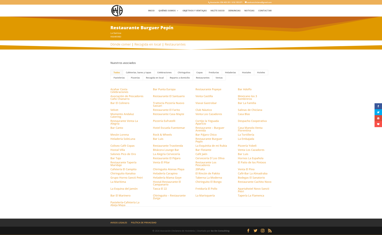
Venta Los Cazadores (208, 114)
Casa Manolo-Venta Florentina (250, 129)
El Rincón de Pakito (207, 173)
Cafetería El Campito (123, 169)
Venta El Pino (246, 169)
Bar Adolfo (245, 89)
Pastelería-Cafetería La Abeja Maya (124, 204)
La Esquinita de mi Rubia (211, 145)
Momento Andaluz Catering (122, 115)
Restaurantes (175, 44)
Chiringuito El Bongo (208, 182)
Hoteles (261, 72)
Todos (117, 72)
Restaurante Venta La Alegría (124, 122)
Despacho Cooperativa (252, 121)
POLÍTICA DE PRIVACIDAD (143, 222)
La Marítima (118, 182)
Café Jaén (201, 154)
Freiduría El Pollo (206, 188)
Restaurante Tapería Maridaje (123, 164)
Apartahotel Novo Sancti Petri (253, 190)
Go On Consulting (220, 230)
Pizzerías (135, 77)
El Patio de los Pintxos (252, 162)
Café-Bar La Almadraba (252, 173)
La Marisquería (205, 195)
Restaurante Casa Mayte (168, 114)
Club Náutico (203, 110)
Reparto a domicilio (180, 77)
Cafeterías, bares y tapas (138, 72)
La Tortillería (246, 134)
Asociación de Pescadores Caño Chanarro (126, 97)
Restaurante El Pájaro (167, 158)
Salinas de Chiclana (250, 110)
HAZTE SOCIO (218, 11)
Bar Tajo (115, 158)
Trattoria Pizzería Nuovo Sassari (168, 104)
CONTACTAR (265, 11)
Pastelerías (119, 77)
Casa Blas (244, 114)
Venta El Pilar (161, 162)
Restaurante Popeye (208, 89)
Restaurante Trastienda (168, 145)
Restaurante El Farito (166, 110)
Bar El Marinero (120, 195)
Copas (199, 72)
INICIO (151, 11)
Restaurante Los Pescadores (205, 164)
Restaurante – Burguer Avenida (209, 129)
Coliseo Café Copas (122, 145)
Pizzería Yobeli (247, 145)
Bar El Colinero (119, 103)
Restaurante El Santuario (169, 96)
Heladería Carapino (165, 173)
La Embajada (246, 139)
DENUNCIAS (234, 11)
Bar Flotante (203, 150)
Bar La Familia (247, 103)
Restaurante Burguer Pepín (208, 140)
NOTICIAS (249, 11)
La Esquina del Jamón (124, 188)
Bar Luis (158, 139)
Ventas (219, 77)
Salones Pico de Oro (123, 154)
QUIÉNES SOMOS (167, 11)
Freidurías (214, 72)
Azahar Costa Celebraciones (119, 90)
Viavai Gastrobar (206, 103)
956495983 (115, 36)
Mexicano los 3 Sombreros (247, 97)
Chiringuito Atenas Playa (168, 169)
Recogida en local (147, 44)
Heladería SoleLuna (122, 139)
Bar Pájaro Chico (206, 134)
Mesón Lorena (119, 134)
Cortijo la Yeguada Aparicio (207, 122)
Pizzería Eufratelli (164, 121)
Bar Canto (116, 128)
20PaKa (200, 169)
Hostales (246, 72)
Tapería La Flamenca (251, 195)
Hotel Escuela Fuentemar (169, 128)
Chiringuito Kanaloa (122, 173)
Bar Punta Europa (164, 89)
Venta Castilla (204, 96)
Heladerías (230, 72)
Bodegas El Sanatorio (251, 177)
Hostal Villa (117, 150)
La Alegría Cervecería (166, 154)
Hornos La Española (250, 158)
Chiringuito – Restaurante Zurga (169, 197)
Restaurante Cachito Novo (254, 182)
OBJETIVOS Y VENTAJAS (194, 11)
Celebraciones (164, 72)
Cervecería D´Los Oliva (209, 158)
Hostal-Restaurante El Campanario (167, 183)
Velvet (114, 110)
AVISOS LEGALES (118, 222)
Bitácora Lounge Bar (166, 150)
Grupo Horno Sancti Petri (126, 177)
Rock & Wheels (162, 134)
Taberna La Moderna (208, 177)
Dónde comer (120, 44)
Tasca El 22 (160, 188)
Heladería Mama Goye (167, 177)
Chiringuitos (184, 72)
